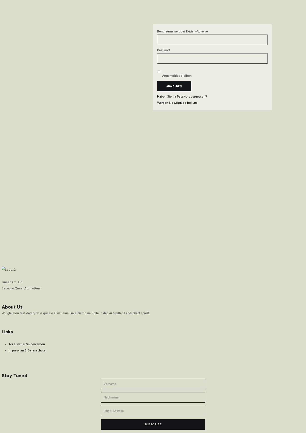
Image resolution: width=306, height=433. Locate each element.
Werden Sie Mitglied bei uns (177, 103)
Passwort (163, 50)
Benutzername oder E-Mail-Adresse (182, 31)
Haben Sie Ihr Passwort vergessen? (182, 96)
